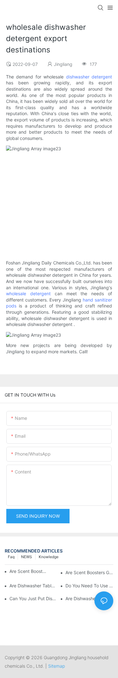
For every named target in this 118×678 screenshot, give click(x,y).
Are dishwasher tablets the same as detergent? (89, 598)
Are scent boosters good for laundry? (28, 571)
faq (11, 556)
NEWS (26, 556)
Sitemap (56, 666)
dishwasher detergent (89, 76)
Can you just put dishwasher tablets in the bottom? (33, 598)
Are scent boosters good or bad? (89, 572)
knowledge (49, 556)
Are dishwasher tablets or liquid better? (33, 585)
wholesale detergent (28, 293)
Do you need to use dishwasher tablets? (89, 585)
